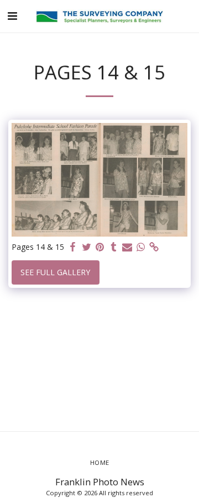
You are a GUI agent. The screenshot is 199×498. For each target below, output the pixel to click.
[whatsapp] (141, 247)
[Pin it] (100, 247)
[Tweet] (87, 247)
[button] (12, 15)
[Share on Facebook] (73, 247)
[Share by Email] (127, 247)
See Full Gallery (55, 272)
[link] (154, 247)
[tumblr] (114, 247)
